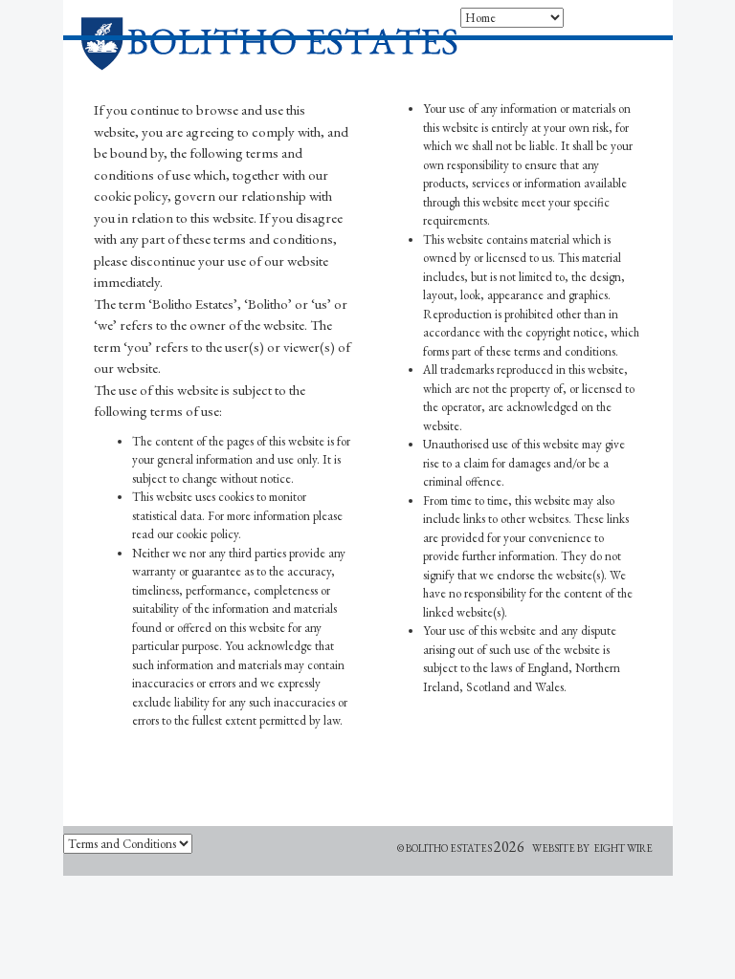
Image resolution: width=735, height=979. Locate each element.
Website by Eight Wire (592, 848)
